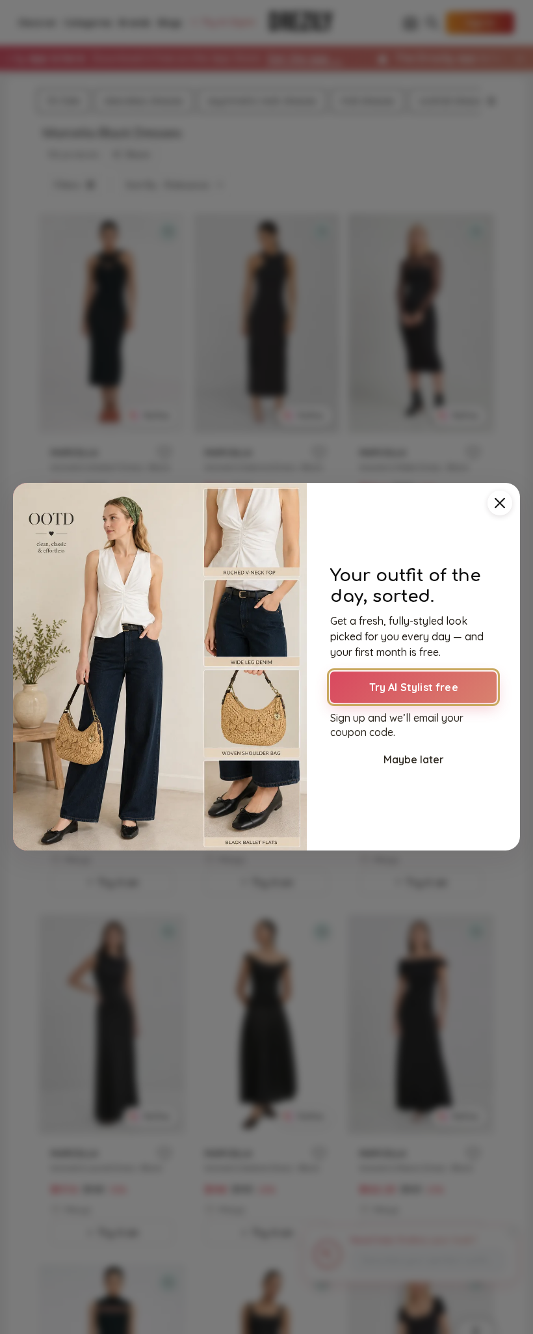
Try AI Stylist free (413, 687)
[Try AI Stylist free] (160, 667)
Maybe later (414, 759)
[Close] (500, 503)
